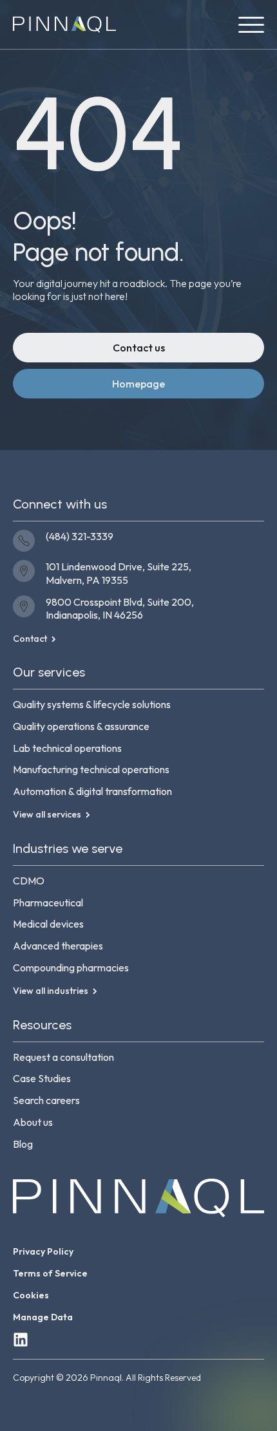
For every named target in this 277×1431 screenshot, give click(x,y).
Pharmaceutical (48, 902)
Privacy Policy (43, 1251)
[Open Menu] (251, 24)
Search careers (46, 1100)
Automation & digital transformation (92, 791)
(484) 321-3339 (79, 536)
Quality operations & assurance (81, 726)
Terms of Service (50, 1273)
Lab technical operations (67, 748)
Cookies (31, 1295)
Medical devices (48, 923)
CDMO (28, 880)
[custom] (20, 1339)
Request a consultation (63, 1057)
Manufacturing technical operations (91, 769)
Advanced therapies (58, 945)
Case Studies (42, 1078)
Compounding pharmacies (71, 967)
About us (33, 1122)
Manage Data (43, 1317)
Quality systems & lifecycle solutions (92, 704)
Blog (23, 1143)
